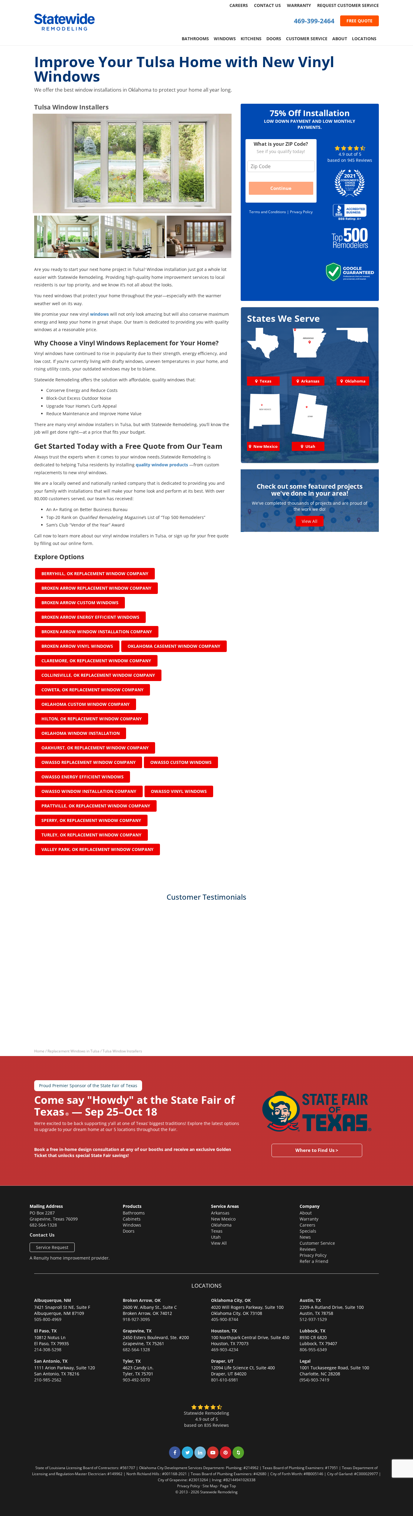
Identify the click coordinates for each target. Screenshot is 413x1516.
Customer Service (306, 38)
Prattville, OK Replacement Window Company (95, 806)
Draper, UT (222, 1361)
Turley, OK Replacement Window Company (91, 835)
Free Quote (359, 21)
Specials (308, 1231)
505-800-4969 (47, 1319)
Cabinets (132, 1219)
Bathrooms (195, 38)
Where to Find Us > (316, 1150)
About (339, 38)
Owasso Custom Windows (181, 762)
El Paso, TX (45, 1331)
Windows (225, 38)
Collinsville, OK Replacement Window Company (98, 675)
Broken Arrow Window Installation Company (96, 631)
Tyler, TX (132, 1361)
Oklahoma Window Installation (80, 733)
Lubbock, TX (312, 1331)
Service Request (52, 1247)
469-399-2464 (314, 21)
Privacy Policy (301, 211)
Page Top (228, 1485)
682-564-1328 (43, 1225)
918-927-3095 (136, 1319)
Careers (238, 5)
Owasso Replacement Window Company (88, 762)
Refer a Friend (314, 1261)
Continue (280, 188)
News (305, 1237)
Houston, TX (224, 1331)
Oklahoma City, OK (231, 1300)
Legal (305, 1361)
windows (99, 314)
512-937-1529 (313, 1319)
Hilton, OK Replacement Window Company (91, 719)
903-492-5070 (136, 1380)
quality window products (162, 465)
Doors (273, 38)
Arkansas (220, 1213)
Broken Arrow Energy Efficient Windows (90, 617)
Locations (364, 38)
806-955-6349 (313, 1349)
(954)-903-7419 (314, 1380)
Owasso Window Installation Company (88, 791)
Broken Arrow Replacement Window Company (96, 588)
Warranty (299, 5)
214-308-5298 (47, 1349)
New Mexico (223, 1219)
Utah (216, 1237)
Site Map (210, 1485)
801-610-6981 (224, 1380)
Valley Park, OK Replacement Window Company (97, 849)
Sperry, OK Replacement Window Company (91, 820)
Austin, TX (310, 1300)
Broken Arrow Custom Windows (80, 602)
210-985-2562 (47, 1380)
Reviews (308, 1249)
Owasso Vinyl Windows (179, 791)
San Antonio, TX (50, 1361)
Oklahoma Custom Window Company (85, 704)
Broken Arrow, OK (142, 1300)
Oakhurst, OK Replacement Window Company (95, 748)
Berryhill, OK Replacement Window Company (94, 573)
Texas (217, 1231)
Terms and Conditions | (269, 211)
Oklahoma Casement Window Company (174, 646)
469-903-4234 (224, 1349)
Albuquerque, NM (52, 1300)
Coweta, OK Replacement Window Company (92, 690)
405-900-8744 (224, 1319)
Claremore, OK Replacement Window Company (96, 660)
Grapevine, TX (137, 1331)
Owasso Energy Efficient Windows (82, 777)
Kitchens (251, 38)
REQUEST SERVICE (348, 5)
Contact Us (267, 5)
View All (309, 521)
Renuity (41, 1258)
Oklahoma (221, 1225)
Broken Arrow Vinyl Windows (77, 646)
